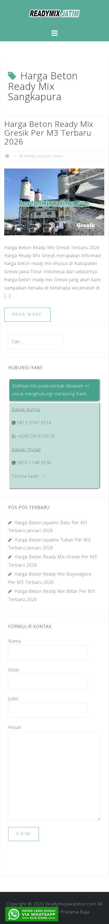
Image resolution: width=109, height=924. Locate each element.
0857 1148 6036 (34, 463)
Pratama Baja (75, 912)
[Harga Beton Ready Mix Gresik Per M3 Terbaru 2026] (54, 202)
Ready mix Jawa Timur (43, 155)
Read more (27, 314)
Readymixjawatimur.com (70, 904)
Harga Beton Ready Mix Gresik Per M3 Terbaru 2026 (48, 132)
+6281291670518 (35, 436)
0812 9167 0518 (34, 423)
